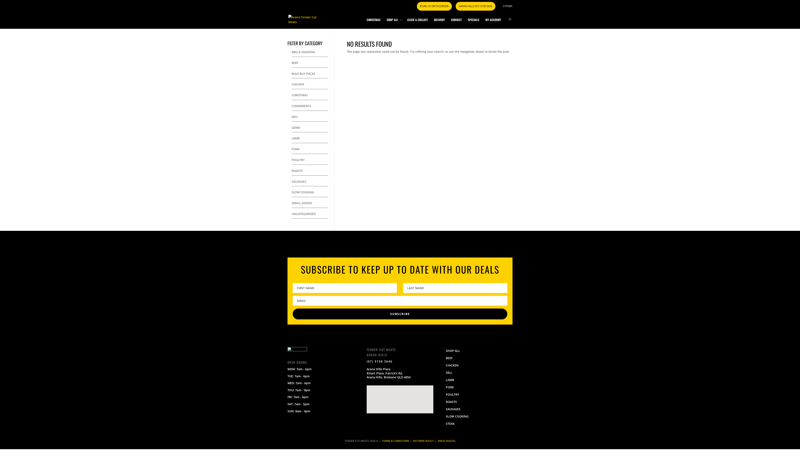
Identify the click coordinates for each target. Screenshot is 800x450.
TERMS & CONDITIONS (395, 441)
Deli (295, 117)
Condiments (301, 106)
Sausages (299, 182)
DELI (449, 373)
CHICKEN (452, 365)
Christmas (300, 95)
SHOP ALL (453, 351)
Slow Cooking (303, 192)
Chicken (298, 84)
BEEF (449, 358)
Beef (295, 63)
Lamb (296, 138)
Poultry (298, 160)
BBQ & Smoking (303, 52)
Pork (296, 149)
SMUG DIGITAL (447, 441)
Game (296, 128)
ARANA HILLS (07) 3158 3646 (475, 6)
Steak (450, 424)
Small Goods (302, 203)
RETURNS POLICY (423, 441)
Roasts (297, 171)
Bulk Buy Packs (303, 74)
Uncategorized (304, 214)
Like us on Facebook (435, 6)
